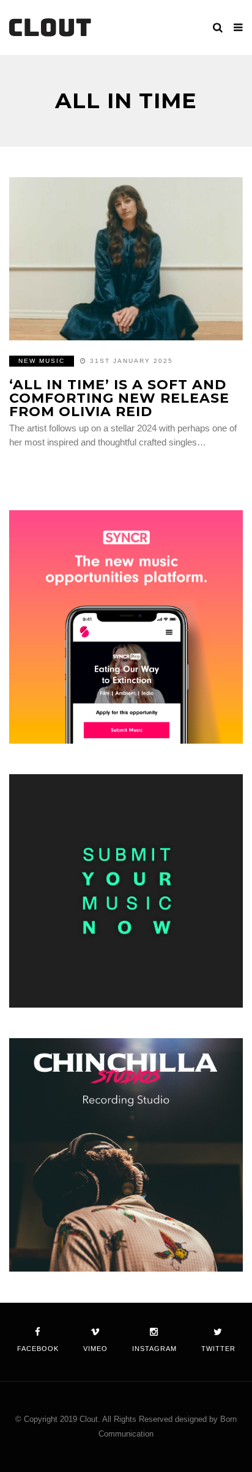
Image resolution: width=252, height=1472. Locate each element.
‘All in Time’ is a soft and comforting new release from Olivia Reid (119, 398)
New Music (41, 360)
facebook (38, 1348)
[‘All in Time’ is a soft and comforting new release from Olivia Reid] (126, 258)
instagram (154, 1348)
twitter (218, 1348)
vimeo (95, 1348)
